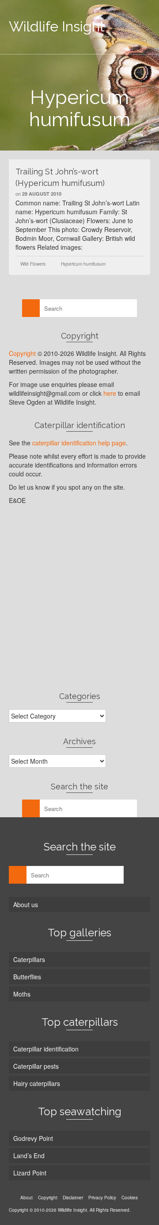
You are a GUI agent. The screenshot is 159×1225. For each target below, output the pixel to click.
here (109, 393)
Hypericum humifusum (83, 264)
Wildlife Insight (57, 26)
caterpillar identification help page (79, 442)
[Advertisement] (79, 597)
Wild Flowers (32, 264)
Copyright (22, 353)
